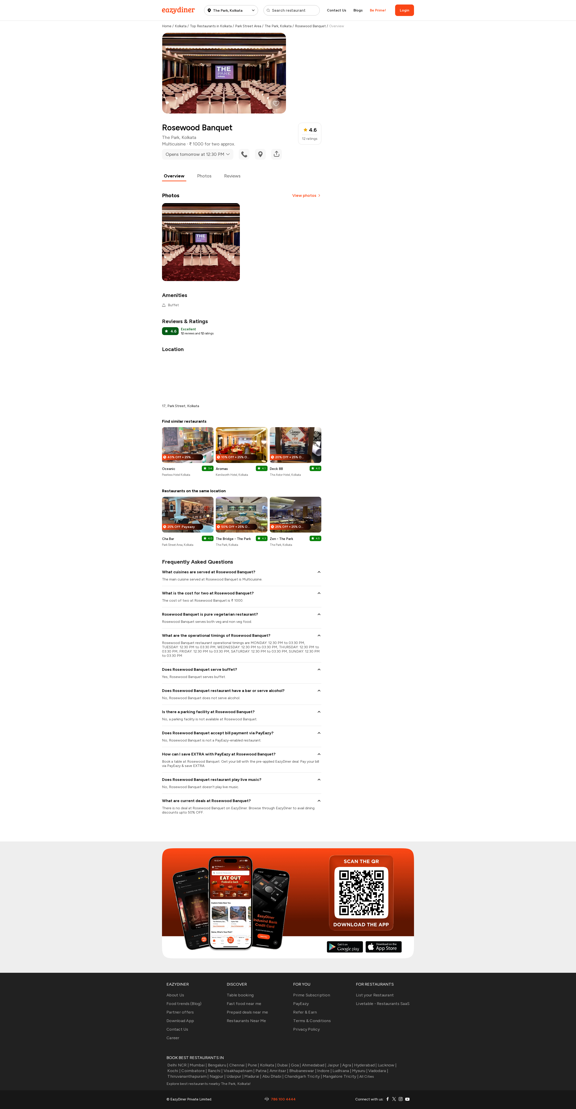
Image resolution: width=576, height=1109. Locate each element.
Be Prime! (378, 10)
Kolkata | (268, 1065)
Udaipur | (235, 1076)
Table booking (240, 995)
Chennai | (238, 1065)
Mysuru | (359, 1070)
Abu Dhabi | (273, 1076)
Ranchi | (215, 1070)
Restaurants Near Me (246, 1020)
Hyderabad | (365, 1065)
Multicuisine (174, 144)
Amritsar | (279, 1070)
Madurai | (252, 1076)
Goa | (296, 1065)
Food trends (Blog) (184, 1003)
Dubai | (283, 1065)
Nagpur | (217, 1076)
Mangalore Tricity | (340, 1076)
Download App (180, 1020)
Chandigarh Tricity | (303, 1076)
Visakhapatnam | (239, 1070)
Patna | (262, 1070)
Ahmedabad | (314, 1065)
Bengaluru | (218, 1065)
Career (173, 1037)
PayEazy (301, 1003)
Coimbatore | (194, 1070)
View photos (304, 195)
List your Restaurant (375, 995)
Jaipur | (334, 1065)
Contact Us (336, 10)
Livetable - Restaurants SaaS (383, 1003)
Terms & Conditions (312, 1020)
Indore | (324, 1070)
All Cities (366, 1076)
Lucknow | (387, 1065)
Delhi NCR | (178, 1065)
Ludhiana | (342, 1070)
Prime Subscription (311, 995)
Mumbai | (198, 1065)
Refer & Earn (305, 1012)
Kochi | (173, 1070)
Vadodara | (378, 1070)
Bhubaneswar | (302, 1070)
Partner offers (180, 1012)
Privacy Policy (306, 1029)
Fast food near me (244, 1003)
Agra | (347, 1065)
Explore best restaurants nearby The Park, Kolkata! (208, 1084)
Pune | (253, 1065)
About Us (175, 995)
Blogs (358, 10)
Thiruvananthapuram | (188, 1076)
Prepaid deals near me (247, 1012)
